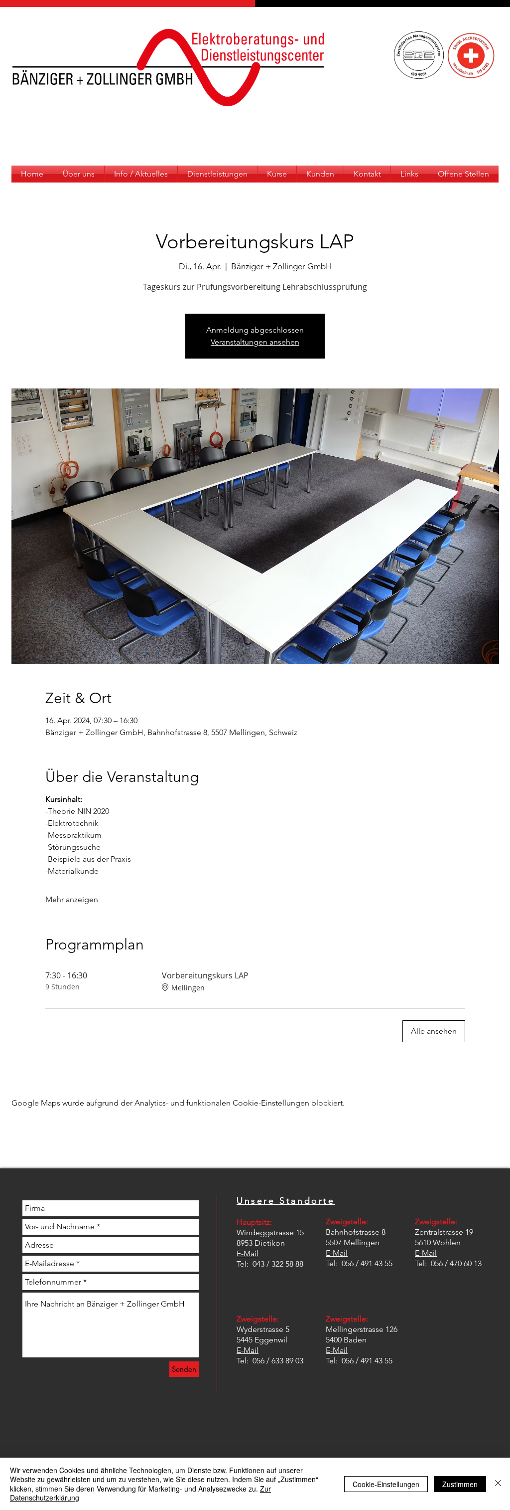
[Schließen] (498, 1484)
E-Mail (247, 1253)
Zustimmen (460, 1484)
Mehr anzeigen (71, 899)
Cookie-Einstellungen (386, 1484)
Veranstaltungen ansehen (255, 342)
